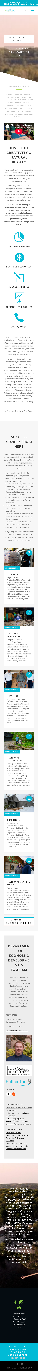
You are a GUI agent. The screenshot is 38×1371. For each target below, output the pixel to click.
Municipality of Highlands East (18, 1146)
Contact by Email (20, 1319)
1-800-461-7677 (19, 1313)
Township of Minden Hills (16, 1149)
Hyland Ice (13, 574)
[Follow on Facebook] (8, 1094)
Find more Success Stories (19, 921)
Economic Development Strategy (18, 1124)
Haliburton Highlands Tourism (18, 1135)
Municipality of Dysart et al (16, 1143)
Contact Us (19, 327)
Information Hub (19, 246)
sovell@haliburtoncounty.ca (17, 1030)
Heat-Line (12, 696)
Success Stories (19, 287)
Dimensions (14, 820)
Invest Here (17, 1358)
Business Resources (19, 267)
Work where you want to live (19, 52)
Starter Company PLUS (15, 1118)
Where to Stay (18, 1346)
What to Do (18, 1352)
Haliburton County (13, 1133)
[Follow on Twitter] (13, 1094)
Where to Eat (17, 1349)
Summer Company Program (17, 1121)
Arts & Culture (18, 1355)
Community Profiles (19, 307)
